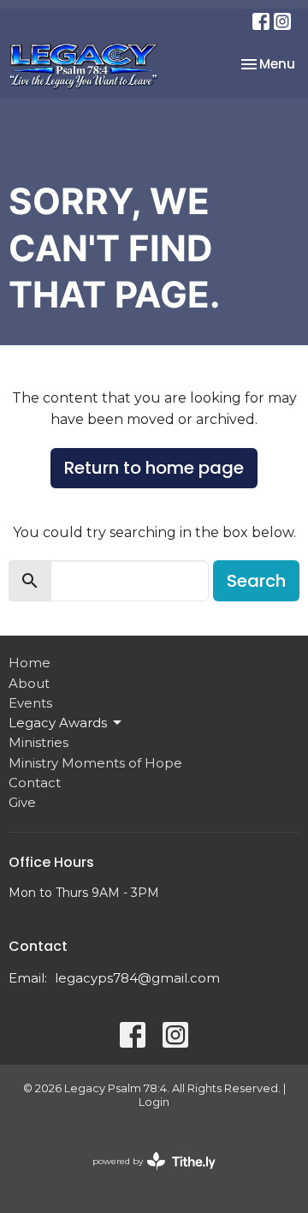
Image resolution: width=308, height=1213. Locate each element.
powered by (145, 1176)
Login (154, 1102)
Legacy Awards (58, 722)
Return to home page (154, 468)
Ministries (38, 742)
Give (22, 802)
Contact (35, 782)
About (29, 683)
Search (256, 581)
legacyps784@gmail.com (137, 978)
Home (29, 662)
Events (30, 703)
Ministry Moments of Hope (95, 763)
